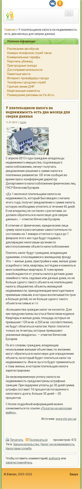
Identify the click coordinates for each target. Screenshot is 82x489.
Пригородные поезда (22, 65)
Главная (10, 29)
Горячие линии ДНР (20, 86)
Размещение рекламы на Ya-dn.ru (30, 95)
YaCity (23, 122)
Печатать (16, 440)
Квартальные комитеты (23, 90)
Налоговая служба (19, 448)
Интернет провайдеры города (28, 78)
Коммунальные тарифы (23, 57)
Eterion (11, 474)
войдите (54, 458)
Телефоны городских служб (26, 82)
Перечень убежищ (20, 61)
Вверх (74, 474)
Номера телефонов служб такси (29, 53)
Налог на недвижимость (57, 444)
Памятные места (18, 74)
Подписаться (38, 440)
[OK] (60, 3)
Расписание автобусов (23, 48)
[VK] (52, 3)
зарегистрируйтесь (19, 462)
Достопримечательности (24, 69)
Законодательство (26, 444)
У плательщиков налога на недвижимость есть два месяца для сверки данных (38, 111)
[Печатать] (7, 440)
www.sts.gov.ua (66, 418)
